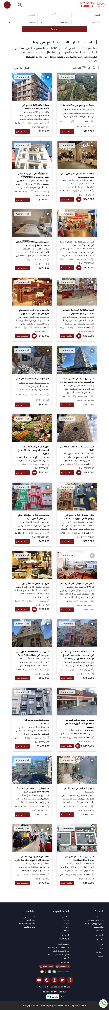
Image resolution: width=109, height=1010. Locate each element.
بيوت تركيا (99, 916)
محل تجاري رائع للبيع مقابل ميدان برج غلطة (77, 448)
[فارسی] (55, 986)
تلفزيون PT (65, 958)
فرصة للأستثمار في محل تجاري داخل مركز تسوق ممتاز (77, 175)
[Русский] (65, 986)
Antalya (66, 927)
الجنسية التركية (63, 944)
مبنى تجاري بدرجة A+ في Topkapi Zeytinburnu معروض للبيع (33, 790)
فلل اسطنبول (98, 927)
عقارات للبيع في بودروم (94, 920)
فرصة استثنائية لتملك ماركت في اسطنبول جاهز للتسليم (78, 311)
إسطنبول (65, 916)
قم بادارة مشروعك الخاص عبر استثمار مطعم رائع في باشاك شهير (32, 585)
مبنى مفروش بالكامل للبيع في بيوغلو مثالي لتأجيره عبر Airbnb (79, 516)
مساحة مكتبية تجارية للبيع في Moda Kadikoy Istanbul (35, 106)
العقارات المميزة (21, 68)
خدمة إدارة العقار (29, 927)
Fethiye (66, 923)
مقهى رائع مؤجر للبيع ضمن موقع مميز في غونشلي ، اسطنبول (34, 311)
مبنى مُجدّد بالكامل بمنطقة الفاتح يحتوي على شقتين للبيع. (33, 516)
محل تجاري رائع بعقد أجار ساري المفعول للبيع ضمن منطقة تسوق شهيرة (33, 450)
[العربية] (61, 986)
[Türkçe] (52, 986)
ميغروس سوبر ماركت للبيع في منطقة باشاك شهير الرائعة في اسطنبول (79, 723)
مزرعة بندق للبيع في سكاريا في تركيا (77, 105)
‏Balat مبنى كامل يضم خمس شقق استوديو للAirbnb (33, 175)
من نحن (100, 944)
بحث (55, 29)
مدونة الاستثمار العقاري (60, 951)
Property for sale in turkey (58, 947)
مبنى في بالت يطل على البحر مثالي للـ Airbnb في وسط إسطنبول (77, 585)
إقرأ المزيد (92, 60)
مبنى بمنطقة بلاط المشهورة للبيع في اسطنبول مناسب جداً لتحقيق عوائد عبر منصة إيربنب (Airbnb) (77, 655)
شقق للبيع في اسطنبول (94, 923)
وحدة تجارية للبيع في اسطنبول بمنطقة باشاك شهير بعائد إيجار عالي (32, 858)
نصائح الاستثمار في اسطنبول (58, 954)
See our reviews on (54, 991)
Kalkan (66, 930)
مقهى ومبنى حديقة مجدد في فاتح (32, 378)
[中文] (58, 986)
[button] (86, 15)
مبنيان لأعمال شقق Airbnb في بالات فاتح (79, 790)
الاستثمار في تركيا (28, 916)
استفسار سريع (67, 131)
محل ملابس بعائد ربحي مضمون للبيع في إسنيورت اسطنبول (77, 243)
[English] (68, 986)
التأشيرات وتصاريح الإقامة (26, 923)
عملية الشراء (30, 920)
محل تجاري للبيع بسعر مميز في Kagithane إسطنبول (79, 858)
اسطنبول (99, 952)
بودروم (66, 920)
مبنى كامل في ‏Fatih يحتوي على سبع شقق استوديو (32, 243)
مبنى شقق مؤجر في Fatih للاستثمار (36, 721)
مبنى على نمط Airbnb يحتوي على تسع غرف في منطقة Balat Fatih (32, 653)
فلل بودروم (99, 930)
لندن (101, 948)
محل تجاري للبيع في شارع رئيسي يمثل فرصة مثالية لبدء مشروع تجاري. (77, 380)
